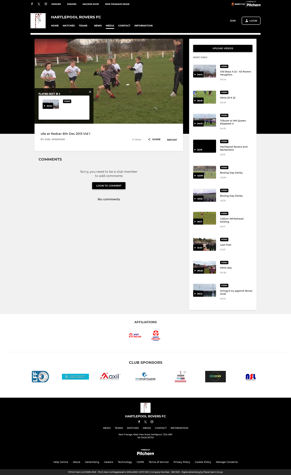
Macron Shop (91, 4)
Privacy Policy (181, 462)
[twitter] (39, 4)
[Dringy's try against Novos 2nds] (204, 290)
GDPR (140, 462)
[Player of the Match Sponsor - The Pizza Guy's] (180, 377)
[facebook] (32, 4)
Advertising (92, 462)
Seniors (56, 4)
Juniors (71, 4)
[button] (55, 25)
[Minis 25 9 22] (204, 97)
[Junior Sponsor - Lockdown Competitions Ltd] (215, 377)
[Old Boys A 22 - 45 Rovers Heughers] (204, 71)
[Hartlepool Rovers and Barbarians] (204, 146)
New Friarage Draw (117, 4)
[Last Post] (204, 244)
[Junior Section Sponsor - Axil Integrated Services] (110, 377)
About (76, 462)
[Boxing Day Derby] (204, 172)
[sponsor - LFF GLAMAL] (40, 377)
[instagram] (45, 4)
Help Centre (60, 462)
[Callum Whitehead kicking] (204, 218)
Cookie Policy (203, 462)
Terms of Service (159, 462)
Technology (125, 462)
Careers (108, 462)
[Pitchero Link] (254, 6)
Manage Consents (227, 462)
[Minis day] (204, 267)
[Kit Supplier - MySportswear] (145, 377)
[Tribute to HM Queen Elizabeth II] (204, 120)
